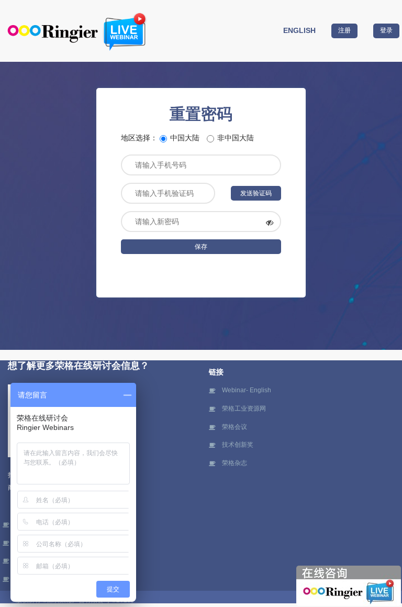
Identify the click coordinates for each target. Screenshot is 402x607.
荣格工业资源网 (244, 408)
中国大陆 (184, 138)
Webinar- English (246, 390)
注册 (344, 30)
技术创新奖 (237, 444)
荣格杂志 (234, 463)
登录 (386, 30)
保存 (201, 246)
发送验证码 (256, 193)
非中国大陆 (235, 138)
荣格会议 (234, 427)
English (299, 30)
